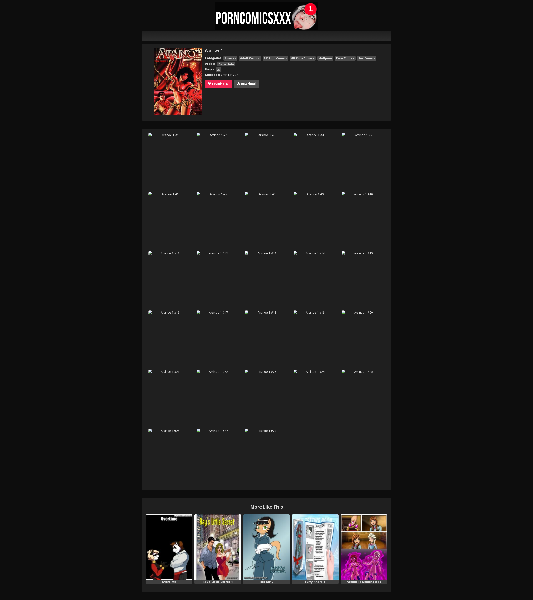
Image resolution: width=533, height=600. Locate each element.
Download (248, 84)
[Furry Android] (315, 547)
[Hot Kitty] (266, 547)
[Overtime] (169, 547)
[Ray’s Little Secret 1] (217, 547)
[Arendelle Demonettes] (364, 547)
